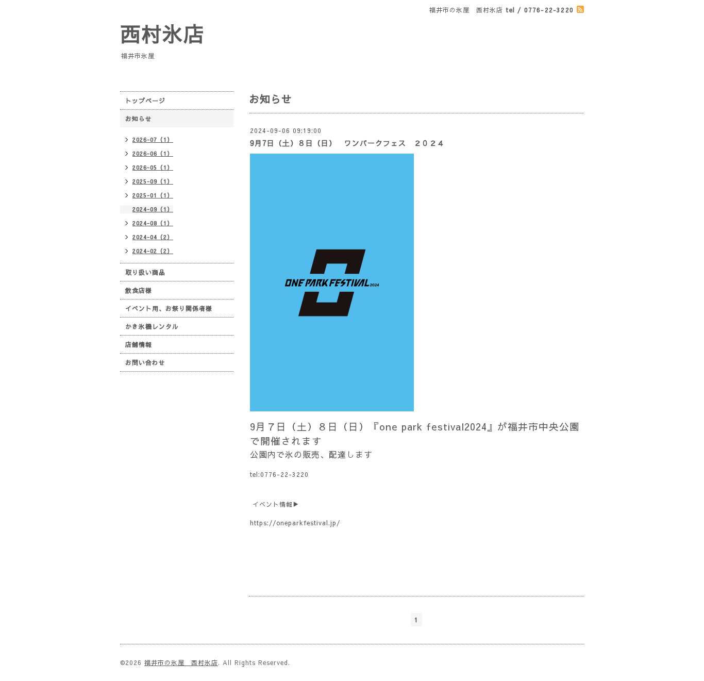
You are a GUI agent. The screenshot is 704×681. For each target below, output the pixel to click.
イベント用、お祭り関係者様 (168, 308)
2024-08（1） (152, 223)
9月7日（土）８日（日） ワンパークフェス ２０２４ (347, 143)
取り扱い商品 (145, 272)
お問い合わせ (145, 362)
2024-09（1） (152, 209)
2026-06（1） (152, 153)
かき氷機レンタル (152, 326)
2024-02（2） (152, 251)
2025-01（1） (152, 195)
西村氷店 (162, 33)
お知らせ (138, 118)
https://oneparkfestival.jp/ (295, 523)
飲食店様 (138, 290)
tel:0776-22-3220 (279, 474)
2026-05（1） (152, 167)
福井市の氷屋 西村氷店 (181, 662)
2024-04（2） (152, 237)
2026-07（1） (152, 139)
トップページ (145, 100)
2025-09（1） (152, 181)
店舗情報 (138, 344)
